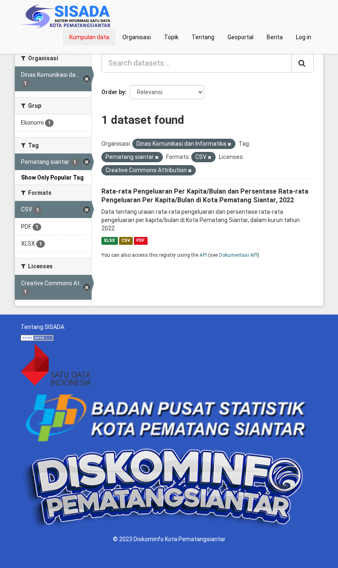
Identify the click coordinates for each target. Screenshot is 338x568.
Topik (171, 37)
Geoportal (241, 37)
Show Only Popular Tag (52, 177)
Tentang (203, 37)
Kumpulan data (89, 37)
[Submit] (302, 63)
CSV (126, 240)
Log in (303, 37)
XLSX (109, 240)
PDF (140, 240)
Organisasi (136, 37)
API (203, 255)
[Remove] (229, 144)
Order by (113, 92)
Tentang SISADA (42, 327)
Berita (275, 37)
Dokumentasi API (238, 255)
